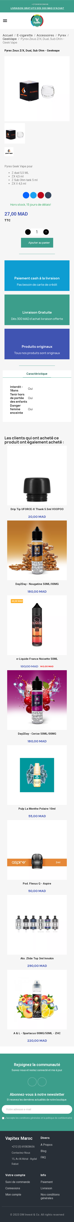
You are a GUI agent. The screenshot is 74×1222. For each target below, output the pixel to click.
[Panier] (69, 20)
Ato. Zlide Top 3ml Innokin (37, 958)
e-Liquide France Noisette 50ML (37, 658)
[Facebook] (26, 195)
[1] (67, 1109)
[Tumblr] (48, 195)
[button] (10, 21)
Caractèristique (36, 373)
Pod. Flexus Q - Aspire (37, 883)
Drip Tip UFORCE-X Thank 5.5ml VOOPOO (37, 509)
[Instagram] (42, 1081)
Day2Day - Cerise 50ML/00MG (37, 733)
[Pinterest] (41, 195)
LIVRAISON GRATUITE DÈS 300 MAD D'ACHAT (37, 8)
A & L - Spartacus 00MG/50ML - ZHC (37, 1033)
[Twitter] (33, 195)
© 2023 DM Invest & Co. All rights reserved (37, 1214)
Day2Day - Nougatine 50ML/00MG (37, 584)
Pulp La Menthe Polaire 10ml (37, 808)
